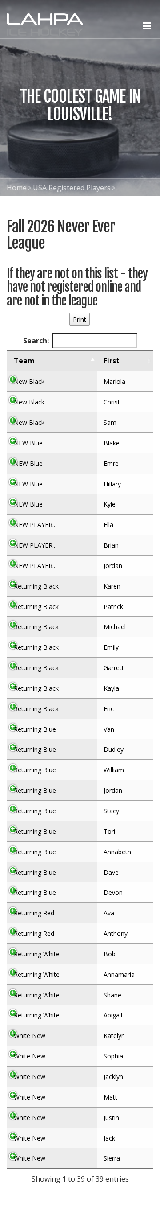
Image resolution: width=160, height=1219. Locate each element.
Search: (36, 341)
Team (24, 361)
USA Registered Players (72, 188)
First (112, 361)
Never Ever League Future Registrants (71, 205)
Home (17, 188)
